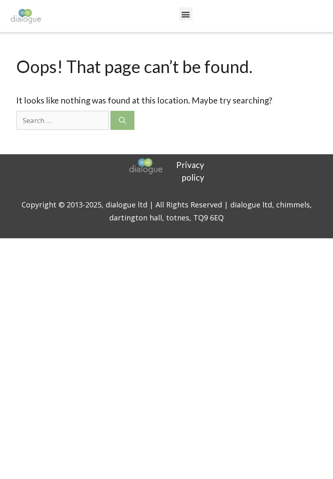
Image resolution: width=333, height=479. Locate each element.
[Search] (122, 120)
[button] (185, 14)
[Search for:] (63, 119)
